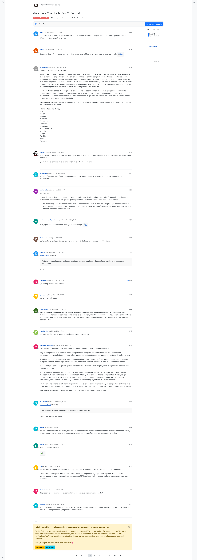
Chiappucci (44, 67)
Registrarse (40, 547)
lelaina (42, 444)
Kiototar (42, 252)
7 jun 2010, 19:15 (59, 280)
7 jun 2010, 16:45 (71, 220)
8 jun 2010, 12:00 (60, 401)
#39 (130, 220)
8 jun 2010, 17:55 (59, 490)
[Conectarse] (194, 2)
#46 (130, 345)
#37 (130, 173)
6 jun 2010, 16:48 (56, 32)
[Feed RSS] (82, 18)
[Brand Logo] (37, 4)
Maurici (42, 504)
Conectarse (50, 547)
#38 (130, 190)
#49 (130, 444)
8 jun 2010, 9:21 (61, 331)
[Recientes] (3, 2)
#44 (130, 309)
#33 (130, 32)
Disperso (43, 280)
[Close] (129, 527)
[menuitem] (194, 2)
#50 (130, 466)
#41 (131, 252)
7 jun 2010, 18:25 (58, 252)
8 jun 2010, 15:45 (55, 466)
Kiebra (42, 49)
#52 (130, 504)
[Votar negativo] (126, 43)
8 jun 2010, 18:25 (58, 504)
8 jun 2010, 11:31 (66, 345)
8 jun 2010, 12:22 (57, 427)
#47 (130, 401)
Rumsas (42, 152)
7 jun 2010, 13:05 (57, 49)
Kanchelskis (44, 331)
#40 (130, 238)
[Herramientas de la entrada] (130, 43)
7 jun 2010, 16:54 (56, 238)
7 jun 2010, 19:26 (58, 295)
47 (109, 555)
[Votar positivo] (119, 43)
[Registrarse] (194, 6)
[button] (3, 557)
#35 (130, 67)
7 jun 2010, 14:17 (60, 190)
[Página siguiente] (120, 555)
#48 (130, 427)
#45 (130, 331)
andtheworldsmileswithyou (49, 220)
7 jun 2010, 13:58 (61, 67)
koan (41, 32)
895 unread (153, 46)
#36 (130, 152)
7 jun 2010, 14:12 (60, 173)
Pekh (41, 238)
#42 (130, 280)
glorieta (42, 295)
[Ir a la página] (104, 555)
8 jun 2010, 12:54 (57, 444)
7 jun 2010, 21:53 (61, 309)
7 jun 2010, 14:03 (58, 152)
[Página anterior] (76, 555)
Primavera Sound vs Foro (41, 18)
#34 (130, 49)
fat (41, 466)
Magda (42, 427)
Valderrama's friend (46, 345)
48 (115, 555)
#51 (131, 490)
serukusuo (43, 173)
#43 (130, 295)
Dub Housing (44, 309)
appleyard (43, 190)
